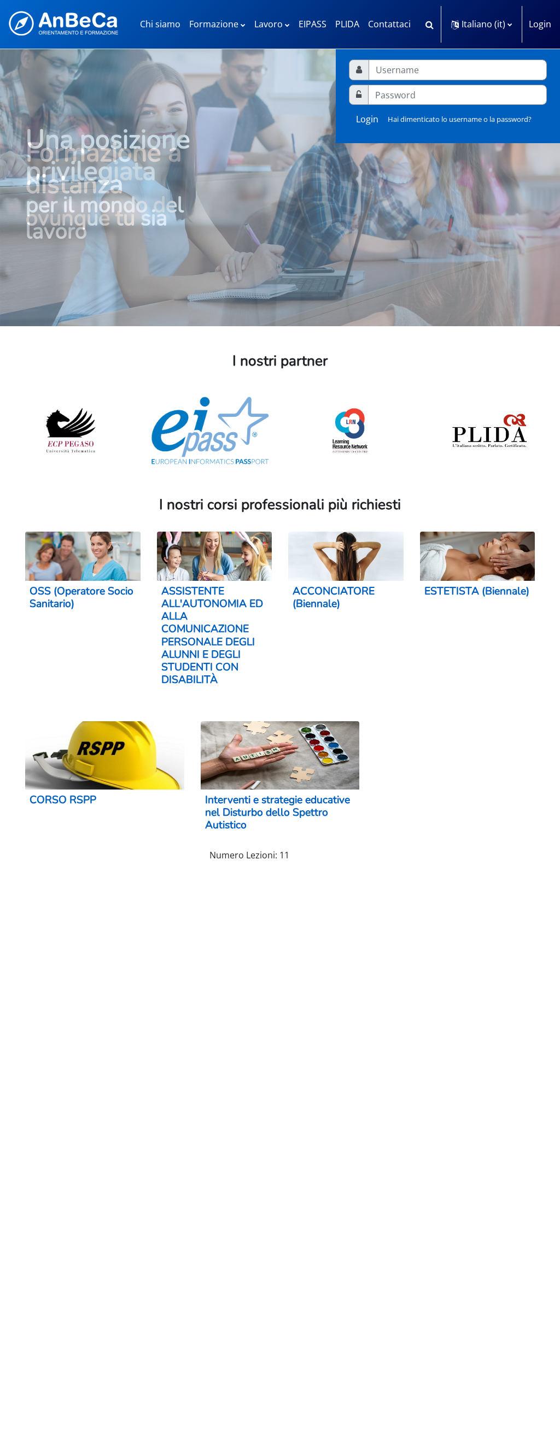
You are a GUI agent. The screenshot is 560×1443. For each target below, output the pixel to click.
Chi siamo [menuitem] (160, 24)
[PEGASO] (70, 430)
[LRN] (350, 430)
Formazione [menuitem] (213, 24)
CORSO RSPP (63, 800)
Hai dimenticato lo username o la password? (460, 119)
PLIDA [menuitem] (347, 24)
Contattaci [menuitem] (389, 24)
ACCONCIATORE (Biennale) (334, 597)
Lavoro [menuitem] (268, 24)
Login (540, 24)
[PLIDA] (490, 430)
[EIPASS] (210, 430)
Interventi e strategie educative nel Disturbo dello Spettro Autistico (277, 812)
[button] (429, 24)
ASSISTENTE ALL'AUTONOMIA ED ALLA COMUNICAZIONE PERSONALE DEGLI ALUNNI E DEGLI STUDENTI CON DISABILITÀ (212, 635)
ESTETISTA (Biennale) (476, 591)
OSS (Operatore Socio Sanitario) (81, 597)
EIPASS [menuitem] (312, 24)
